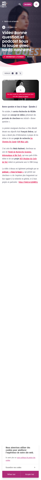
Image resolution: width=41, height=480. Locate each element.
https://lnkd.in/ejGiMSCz (28, 182)
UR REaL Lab (22, 141)
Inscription (27, 4)
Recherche (30, 57)
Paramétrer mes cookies (13, 467)
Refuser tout (11, 474)
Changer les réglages (23, 96)
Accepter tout (29, 474)
